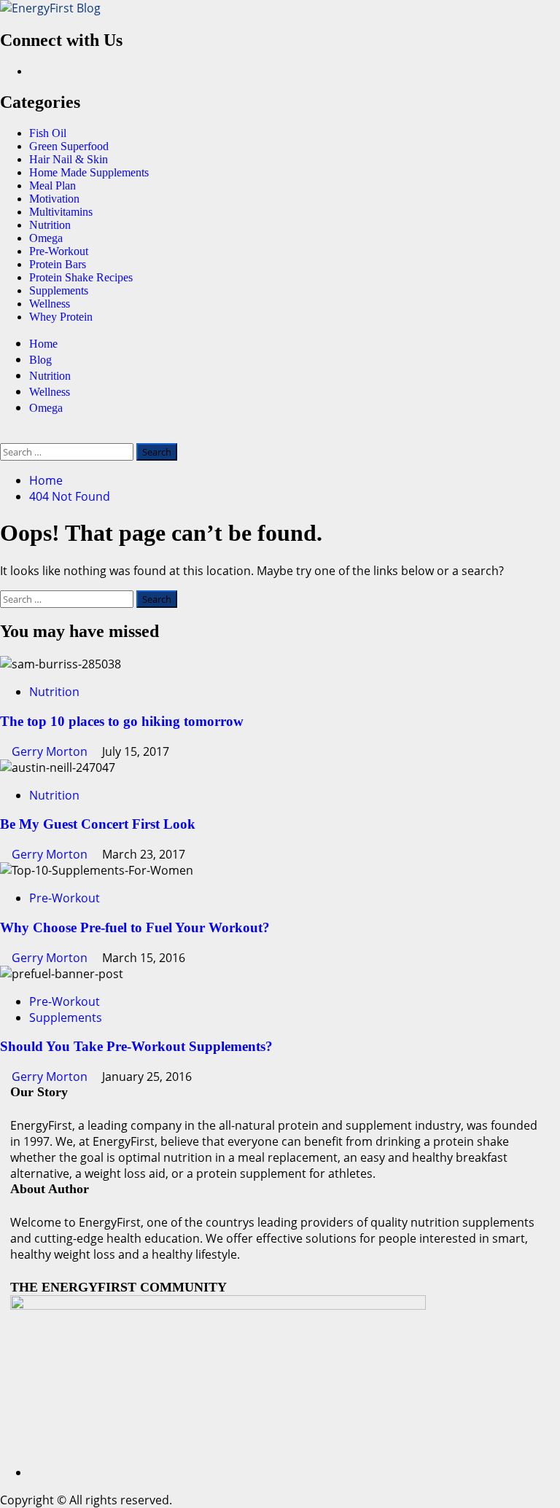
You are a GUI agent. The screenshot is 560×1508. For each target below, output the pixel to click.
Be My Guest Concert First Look (97, 824)
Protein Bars (57, 264)
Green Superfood (69, 146)
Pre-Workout (58, 251)
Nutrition (50, 225)
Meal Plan (52, 185)
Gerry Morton (51, 751)
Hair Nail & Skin (68, 159)
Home (43, 343)
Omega (46, 238)
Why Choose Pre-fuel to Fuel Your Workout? (135, 927)
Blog (40, 359)
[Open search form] (4, 435)
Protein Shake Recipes (81, 277)
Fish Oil (47, 133)
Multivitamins (61, 212)
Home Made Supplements (89, 172)
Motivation (54, 198)
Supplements (58, 290)
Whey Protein (61, 316)
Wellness (49, 303)
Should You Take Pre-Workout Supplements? (136, 1046)
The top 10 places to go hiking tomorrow (122, 721)
